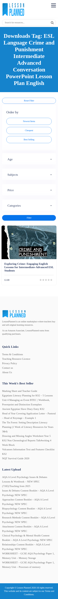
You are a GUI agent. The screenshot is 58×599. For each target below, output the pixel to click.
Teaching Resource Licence (16, 358)
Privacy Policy (9, 363)
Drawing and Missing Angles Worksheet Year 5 (26, 436)
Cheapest (29, 130)
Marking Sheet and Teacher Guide (19, 391)
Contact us (7, 367)
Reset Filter (29, 100)
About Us (7, 372)
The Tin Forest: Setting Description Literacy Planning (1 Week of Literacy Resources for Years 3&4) (27, 427)
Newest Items (29, 121)
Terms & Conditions (12, 354)
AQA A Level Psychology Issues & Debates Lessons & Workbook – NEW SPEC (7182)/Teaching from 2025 (24, 481)
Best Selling (29, 139)
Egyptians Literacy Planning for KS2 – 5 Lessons (27, 395)
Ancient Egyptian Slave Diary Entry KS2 (23, 409)
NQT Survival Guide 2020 (15, 458)
